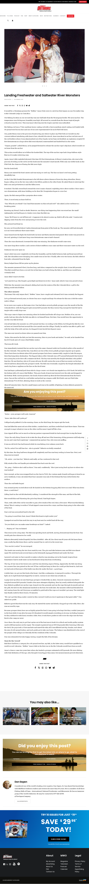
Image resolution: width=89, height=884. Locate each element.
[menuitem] (9, 15)
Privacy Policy (80, 861)
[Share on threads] (22, 106)
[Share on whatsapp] (24, 106)
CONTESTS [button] (62, 16)
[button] (4, 865)
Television (64, 864)
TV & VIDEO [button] (10, 15)
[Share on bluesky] (27, 106)
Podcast (63, 866)
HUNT (25, 16)
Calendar (64, 869)
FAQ (47, 869)
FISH (22, 16)
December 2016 (18, 99)
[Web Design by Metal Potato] (82, 880)
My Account (50, 861)
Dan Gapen (7, 99)
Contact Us (50, 872)
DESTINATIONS (48, 16)
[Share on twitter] (20, 106)
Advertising (50, 864)
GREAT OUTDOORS (34, 16)
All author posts (22, 801)
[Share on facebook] (18, 106)
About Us (49, 866)
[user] (13, 20)
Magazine (64, 861)
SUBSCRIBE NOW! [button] (58, 839)
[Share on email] (29, 106)
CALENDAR (55, 16)
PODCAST (17, 15)
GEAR (41, 16)
